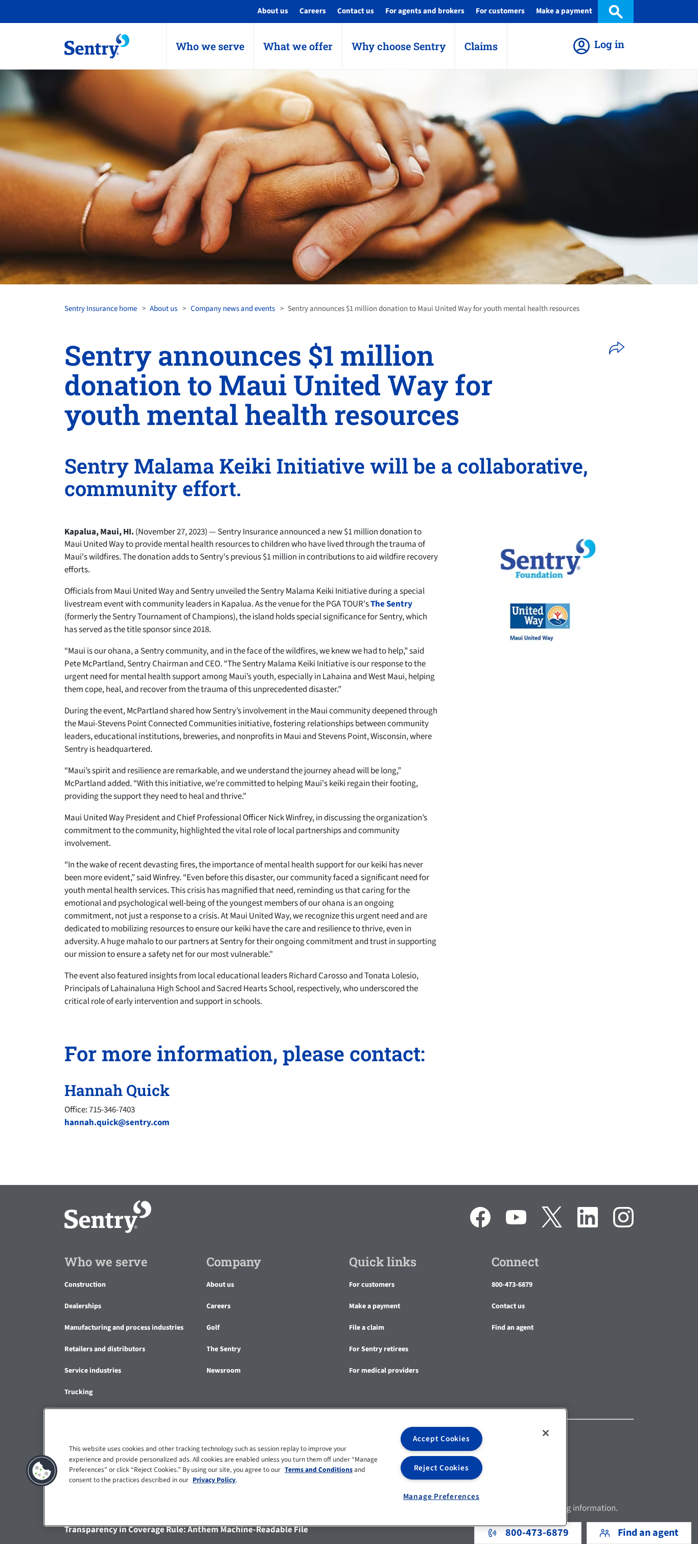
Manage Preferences (441, 1496)
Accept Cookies (441, 1438)
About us (163, 308)
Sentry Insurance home (100, 308)
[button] (620, 348)
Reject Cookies (441, 1467)
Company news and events (233, 308)
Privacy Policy (214, 1480)
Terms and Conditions (319, 1469)
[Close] (545, 1433)
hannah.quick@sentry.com (117, 1122)
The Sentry (391, 604)
